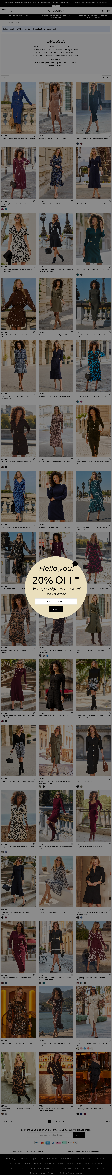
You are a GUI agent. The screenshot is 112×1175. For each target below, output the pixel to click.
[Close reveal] (75, 563)
